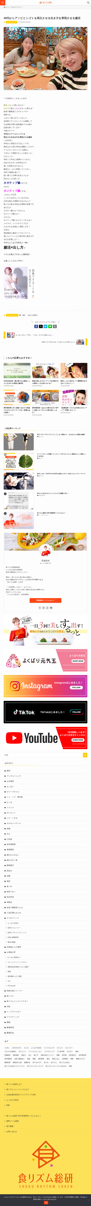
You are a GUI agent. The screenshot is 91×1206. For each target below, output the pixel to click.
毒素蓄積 (10, 850)
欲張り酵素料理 (13, 937)
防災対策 (10, 897)
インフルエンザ (49, 1048)
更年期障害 (11, 844)
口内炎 (9, 839)
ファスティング (13, 1017)
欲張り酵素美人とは (15, 907)
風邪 (8, 881)
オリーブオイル (13, 792)
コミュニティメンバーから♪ (17, 962)
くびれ (7, 1048)
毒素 (28, 1059)
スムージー (68, 1048)
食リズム (10, 996)
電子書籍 (9, 1126)
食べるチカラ (37, 1062)
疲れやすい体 (12, 860)
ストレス (10, 807)
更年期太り (72, 1055)
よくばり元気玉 (13, 923)
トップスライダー (14, 1012)
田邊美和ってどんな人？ (45, 600)
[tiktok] (47, 607)
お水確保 (10, 781)
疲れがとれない (13, 855)
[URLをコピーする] (55, 326)
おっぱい (10, 786)
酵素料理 (10, 1027)
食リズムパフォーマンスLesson (56, 1066)
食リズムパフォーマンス (35, 1066)
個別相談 (16, 1055)
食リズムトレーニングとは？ (17, 1089)
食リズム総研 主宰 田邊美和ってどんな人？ (23, 1116)
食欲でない (11, 892)
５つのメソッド (13, 918)
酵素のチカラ (80, 1059)
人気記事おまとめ (14, 913)
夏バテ (36, 1055)
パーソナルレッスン (35, 1051)
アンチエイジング (14, 776)
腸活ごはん (55, 1059)
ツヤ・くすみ (12, 818)
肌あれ (9, 871)
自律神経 (65, 1059)
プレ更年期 (60, 1051)
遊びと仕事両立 (32, 315)
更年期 (64, 1055)
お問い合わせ (11, 1132)
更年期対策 (82, 1055)
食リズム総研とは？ (14, 1084)
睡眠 (8, 1022)
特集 (8, 1006)
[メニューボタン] (2, 2)
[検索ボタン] (88, 2)
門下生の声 (11, 986)
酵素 (72, 1059)
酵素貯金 (10, 1033)
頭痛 (8, 876)
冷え (8, 834)
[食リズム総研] (45, 2)
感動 (58, 1055)
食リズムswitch (64, 1062)
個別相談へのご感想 (15, 976)
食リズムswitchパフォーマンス (15, 1066)
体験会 (9, 902)
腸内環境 (41, 1059)
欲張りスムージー (14, 928)
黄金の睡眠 (11, 942)
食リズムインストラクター (17, 1001)
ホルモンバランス (11, 22)
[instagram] (43, 607)
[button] (36, 326)
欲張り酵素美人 (19, 1059)
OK (46, 1203)
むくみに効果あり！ (15, 957)
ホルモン (70, 1051)
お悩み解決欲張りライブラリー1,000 (21, 1095)
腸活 (24, 315)
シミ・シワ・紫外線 (15, 797)
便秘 (8, 829)
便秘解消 (7, 1055)
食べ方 (9, 886)
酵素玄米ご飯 (17, 1062)
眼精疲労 (10, 865)
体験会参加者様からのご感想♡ (18, 967)
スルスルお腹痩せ (10, 1051)
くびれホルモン (17, 1048)
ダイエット (11, 813)
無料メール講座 (12, 1121)
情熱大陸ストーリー (15, 991)
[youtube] (51, 607)
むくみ (9, 802)
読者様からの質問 (14, 947)
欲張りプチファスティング (17, 932)
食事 (70, 1066)
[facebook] (39, 607)
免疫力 (23, 1055)
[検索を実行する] (85, 755)
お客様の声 (11, 952)
